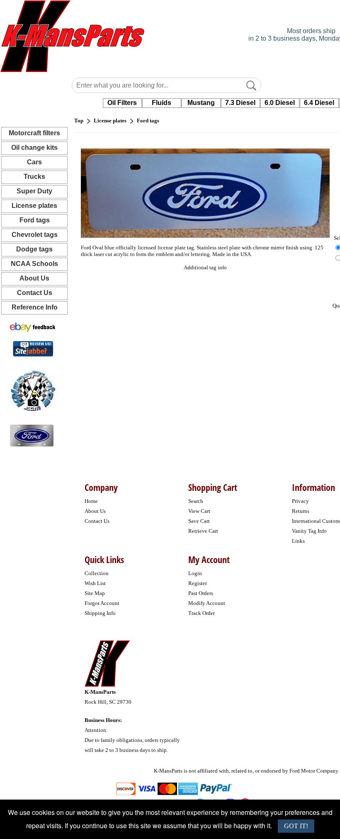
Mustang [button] (201, 102)
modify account (206, 603)
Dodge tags (34, 249)
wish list (95, 583)
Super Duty (34, 191)
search (195, 501)
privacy (300, 501)
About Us (34, 278)
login (195, 573)
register (197, 583)
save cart (199, 521)
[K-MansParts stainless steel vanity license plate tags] (31, 435)
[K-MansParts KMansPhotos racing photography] (31, 390)
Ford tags (34, 220)
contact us (97, 521)
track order (201, 613)
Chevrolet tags (35, 234)
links (298, 541)
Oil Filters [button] (122, 102)
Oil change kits (34, 147)
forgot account (102, 603)
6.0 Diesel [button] (280, 102)
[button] (251, 85)
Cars (34, 162)
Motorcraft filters (34, 133)
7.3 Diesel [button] (240, 102)
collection (97, 573)
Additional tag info (205, 267)
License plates (34, 205)
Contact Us (34, 292)
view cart (199, 511)
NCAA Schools (34, 263)
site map (95, 593)
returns (300, 511)
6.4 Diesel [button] (319, 102)
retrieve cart (203, 531)
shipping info (100, 613)
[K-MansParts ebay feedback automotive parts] (33, 327)
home (91, 501)
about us (95, 511)
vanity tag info (309, 531)
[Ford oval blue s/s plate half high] (205, 193)
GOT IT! (296, 825)
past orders (200, 593)
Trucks (34, 176)
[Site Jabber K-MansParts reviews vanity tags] (33, 348)
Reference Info (35, 307)
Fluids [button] (161, 102)
